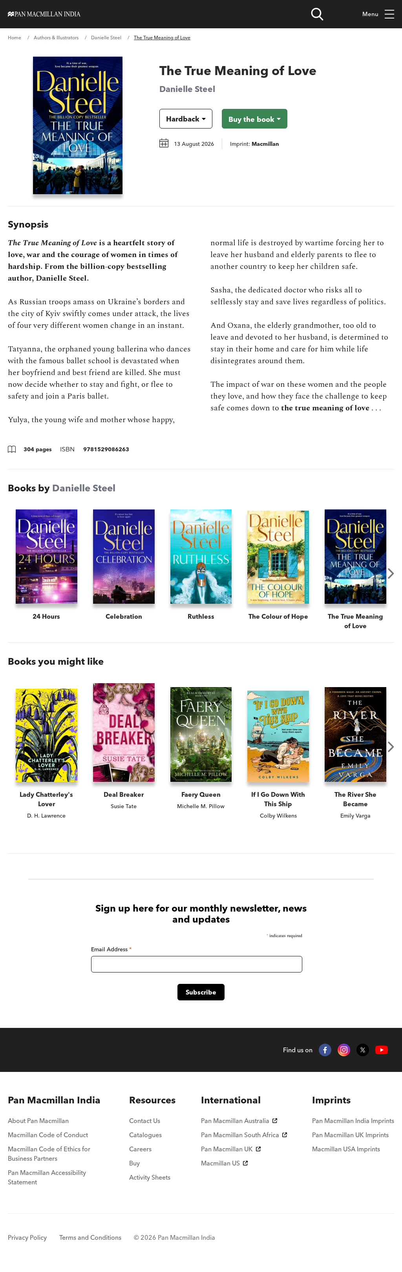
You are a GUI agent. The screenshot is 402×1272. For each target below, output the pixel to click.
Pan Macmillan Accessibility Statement (47, 1177)
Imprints (331, 1100)
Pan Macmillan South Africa (240, 1135)
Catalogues (145, 1135)
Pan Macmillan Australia (235, 1121)
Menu (370, 14)
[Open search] (317, 14)
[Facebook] (325, 1050)
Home (14, 37)
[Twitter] (362, 1050)
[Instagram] (344, 1050)
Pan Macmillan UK (227, 1149)
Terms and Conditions (90, 1237)
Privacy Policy (27, 1237)
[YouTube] (381, 1050)
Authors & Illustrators (56, 37)
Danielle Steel (106, 37)
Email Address (111, 949)
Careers (140, 1149)
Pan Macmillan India (54, 1100)
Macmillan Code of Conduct (48, 1135)
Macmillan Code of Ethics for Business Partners (49, 1153)
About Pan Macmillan (38, 1121)
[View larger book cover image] (77, 125)
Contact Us (144, 1121)
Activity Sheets (149, 1177)
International (231, 1100)
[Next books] (391, 573)
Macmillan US (220, 1163)
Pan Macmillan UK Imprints (350, 1135)
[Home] (44, 14)
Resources (152, 1100)
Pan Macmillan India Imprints (353, 1121)
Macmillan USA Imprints (346, 1149)
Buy (134, 1163)
